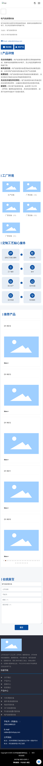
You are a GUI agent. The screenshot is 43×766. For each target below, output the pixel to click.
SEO (33, 753)
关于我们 (6, 677)
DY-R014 (7, 326)
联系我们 (6, 687)
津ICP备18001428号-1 (21, 759)
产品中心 (7, 681)
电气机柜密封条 (12, 30)
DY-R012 (7, 423)
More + (6, 363)
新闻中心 (6, 684)
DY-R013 (7, 374)
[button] (5, 560)
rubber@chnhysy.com (12, 732)
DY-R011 (7, 471)
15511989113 (9, 724)
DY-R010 (7, 519)
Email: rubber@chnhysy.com (12, 41)
